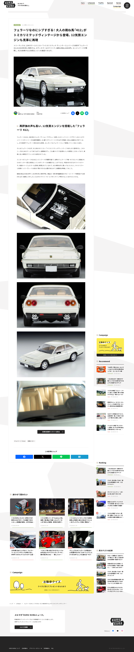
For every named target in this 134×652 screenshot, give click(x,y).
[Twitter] (77, 113)
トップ (11, 603)
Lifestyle (91, 3)
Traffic (101, 3)
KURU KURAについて (14, 648)
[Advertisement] (51, 475)
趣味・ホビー (31, 441)
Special (110, 3)
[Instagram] (122, 631)
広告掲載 (24, 648)
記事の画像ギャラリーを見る (51, 432)
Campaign (117, 6)
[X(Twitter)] (117, 631)
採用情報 (46, 648)
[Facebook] (73, 113)
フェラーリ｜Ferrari (20, 441)
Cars (83, 3)
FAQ (52, 648)
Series (118, 3)
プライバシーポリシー (35, 648)
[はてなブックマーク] (86, 113)
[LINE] (82, 113)
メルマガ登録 (24, 627)
